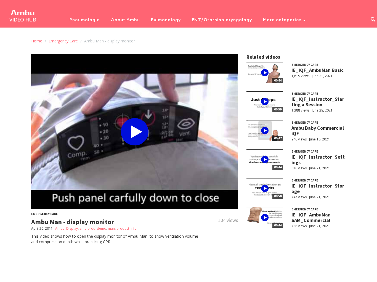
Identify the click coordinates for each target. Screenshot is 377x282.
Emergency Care (63, 41)
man (111, 228)
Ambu (60, 228)
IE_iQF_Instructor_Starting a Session (317, 102)
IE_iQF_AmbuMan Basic (317, 70)
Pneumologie (85, 19)
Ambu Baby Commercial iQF (317, 131)
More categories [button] (283, 19)
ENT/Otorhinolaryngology (222, 19)
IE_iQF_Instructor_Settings (318, 160)
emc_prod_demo (92, 228)
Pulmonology (166, 19)
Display (72, 228)
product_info (126, 228)
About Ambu (125, 19)
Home (36, 41)
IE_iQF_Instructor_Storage (317, 188)
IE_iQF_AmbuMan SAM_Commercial (311, 217)
